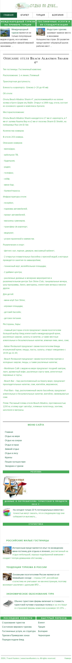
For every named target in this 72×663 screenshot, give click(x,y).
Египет (41, 622)
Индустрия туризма (56, 29)
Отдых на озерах (13, 440)
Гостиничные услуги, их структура (19, 631)
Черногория (44, 635)
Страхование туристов (13, 622)
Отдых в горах (12, 445)
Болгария (43, 631)
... (12, 46)
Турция (41, 627)
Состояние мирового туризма (17, 627)
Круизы (8, 457)
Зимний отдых (12, 449)
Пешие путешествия (15, 462)
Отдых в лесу (11, 453)
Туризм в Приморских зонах (16, 635)
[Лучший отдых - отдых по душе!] (36, 6)
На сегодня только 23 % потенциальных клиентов (38, 510)
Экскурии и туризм (14, 466)
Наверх (67, 658)
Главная (9, 432)
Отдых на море (12, 436)
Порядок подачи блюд (13, 639)
